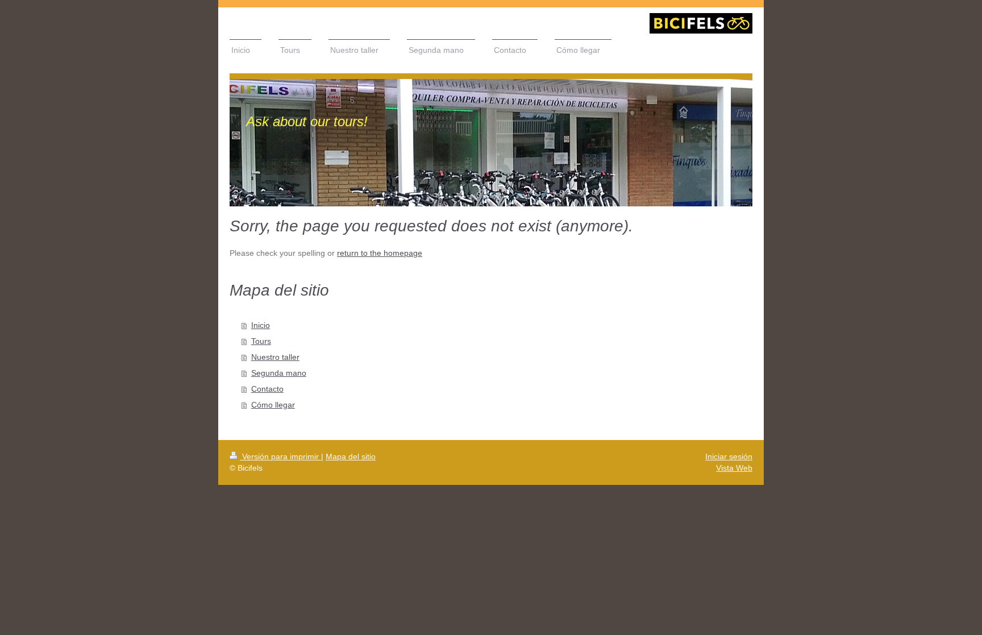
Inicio (260, 325)
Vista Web (734, 467)
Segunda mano (278, 372)
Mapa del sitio (351, 456)
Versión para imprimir (280, 456)
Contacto (267, 388)
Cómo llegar (273, 404)
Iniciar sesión (728, 456)
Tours (261, 341)
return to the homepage (379, 253)
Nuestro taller (275, 357)
